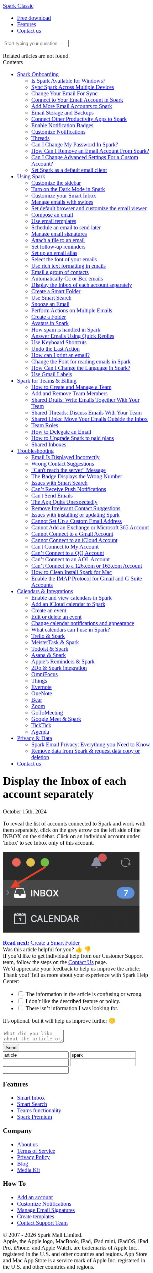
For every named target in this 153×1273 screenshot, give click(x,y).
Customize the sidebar (56, 183)
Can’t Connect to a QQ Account (67, 553)
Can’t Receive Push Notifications (68, 489)
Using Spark (31, 176)
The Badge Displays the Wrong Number (76, 476)
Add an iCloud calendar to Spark (68, 604)
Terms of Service (36, 1151)
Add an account (35, 1197)
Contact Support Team (42, 1223)
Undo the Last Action (55, 349)
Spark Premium (34, 1117)
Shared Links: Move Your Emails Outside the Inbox (89, 419)
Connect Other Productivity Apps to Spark (79, 119)
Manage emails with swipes (62, 202)
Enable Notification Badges (62, 125)
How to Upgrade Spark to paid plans (72, 438)
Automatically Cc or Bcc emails (67, 279)
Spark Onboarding (38, 74)
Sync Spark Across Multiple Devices (72, 87)
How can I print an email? (60, 355)
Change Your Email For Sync (64, 93)
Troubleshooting (35, 451)
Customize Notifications (58, 132)
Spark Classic (18, 6)
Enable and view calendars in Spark (71, 598)
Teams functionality (39, 1110)
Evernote (41, 687)
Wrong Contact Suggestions (62, 464)
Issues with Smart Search (59, 483)
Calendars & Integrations (45, 591)
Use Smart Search (51, 298)
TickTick (41, 725)
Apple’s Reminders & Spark (63, 661)
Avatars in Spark (50, 323)
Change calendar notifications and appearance (82, 623)
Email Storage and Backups (62, 113)
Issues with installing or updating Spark (75, 515)
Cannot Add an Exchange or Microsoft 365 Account (90, 527)
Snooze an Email (50, 304)
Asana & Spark (48, 655)
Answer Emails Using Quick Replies (72, 336)
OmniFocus (44, 674)
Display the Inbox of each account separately (81, 285)
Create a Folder (48, 317)
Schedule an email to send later (66, 227)
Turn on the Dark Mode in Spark (68, 189)
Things (39, 681)
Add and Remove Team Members (69, 393)
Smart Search (32, 1104)
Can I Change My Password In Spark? (74, 144)
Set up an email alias (54, 253)
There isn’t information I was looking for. (72, 1008)
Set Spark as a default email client (69, 170)
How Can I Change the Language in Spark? (80, 368)
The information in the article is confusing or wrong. (84, 994)
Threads (40, 138)
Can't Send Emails (52, 496)
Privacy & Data (34, 738)
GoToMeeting (47, 713)
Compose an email (52, 215)
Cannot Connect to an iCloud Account (74, 540)
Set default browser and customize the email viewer (89, 208)
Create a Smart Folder (55, 291)
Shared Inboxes (48, 444)
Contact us (29, 31)
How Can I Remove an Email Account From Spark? (90, 151)
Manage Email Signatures (46, 1210)
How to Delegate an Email (61, 432)
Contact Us (81, 962)
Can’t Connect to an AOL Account (70, 559)
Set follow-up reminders (58, 247)
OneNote (41, 693)
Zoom (38, 706)
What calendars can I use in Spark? (70, 630)
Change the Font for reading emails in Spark (81, 361)
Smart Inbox (31, 1098)
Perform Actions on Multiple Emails (71, 310)
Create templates (35, 1216)
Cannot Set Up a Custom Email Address (76, 521)
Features (26, 24)
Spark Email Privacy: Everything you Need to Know (90, 744)
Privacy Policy (33, 1157)
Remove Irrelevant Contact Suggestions (75, 508)
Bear (36, 700)
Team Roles (44, 425)
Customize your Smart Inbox (63, 196)
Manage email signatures (59, 234)
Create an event (48, 610)
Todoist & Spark (49, 649)
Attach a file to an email (58, 240)
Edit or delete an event (56, 617)
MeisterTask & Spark (55, 642)
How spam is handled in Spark (65, 330)
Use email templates (53, 221)
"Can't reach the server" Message (68, 470)
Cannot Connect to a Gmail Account (72, 534)
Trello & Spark (48, 636)
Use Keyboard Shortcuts (58, 342)
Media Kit (28, 1170)
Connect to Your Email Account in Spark (77, 100)
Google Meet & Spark (56, 719)
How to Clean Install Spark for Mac (71, 572)
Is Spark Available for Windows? (68, 81)
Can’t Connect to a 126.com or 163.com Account (86, 566)
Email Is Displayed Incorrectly (65, 457)
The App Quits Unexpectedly (64, 502)
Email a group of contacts (60, 272)
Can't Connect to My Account (65, 547)
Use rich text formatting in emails (68, 266)
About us (27, 1144)
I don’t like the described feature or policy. (73, 1001)
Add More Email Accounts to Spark (71, 106)
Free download (34, 18)
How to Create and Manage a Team (71, 387)
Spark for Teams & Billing (46, 381)
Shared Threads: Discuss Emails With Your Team (86, 413)
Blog (22, 1164)
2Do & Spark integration (59, 668)
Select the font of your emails (64, 259)
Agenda (40, 732)
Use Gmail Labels (51, 374)
